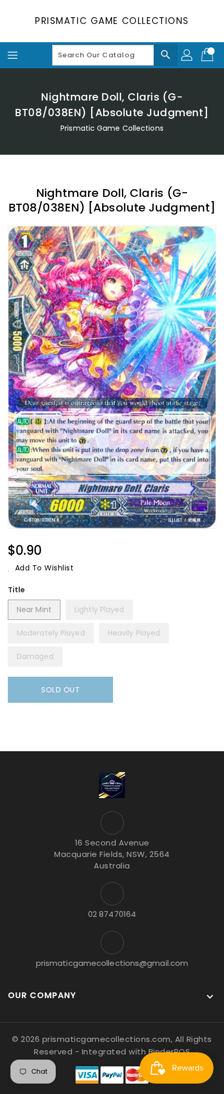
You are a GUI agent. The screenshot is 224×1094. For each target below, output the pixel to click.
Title (17, 590)
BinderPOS (169, 1051)
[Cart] (208, 55)
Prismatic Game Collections (112, 21)
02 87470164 (112, 914)
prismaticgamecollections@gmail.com (112, 963)
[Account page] (187, 55)
